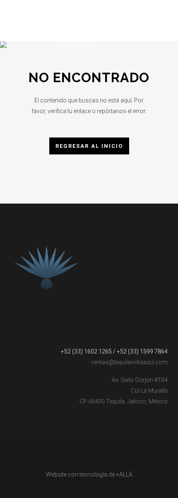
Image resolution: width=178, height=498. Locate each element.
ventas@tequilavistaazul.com (129, 362)
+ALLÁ (124, 474)
